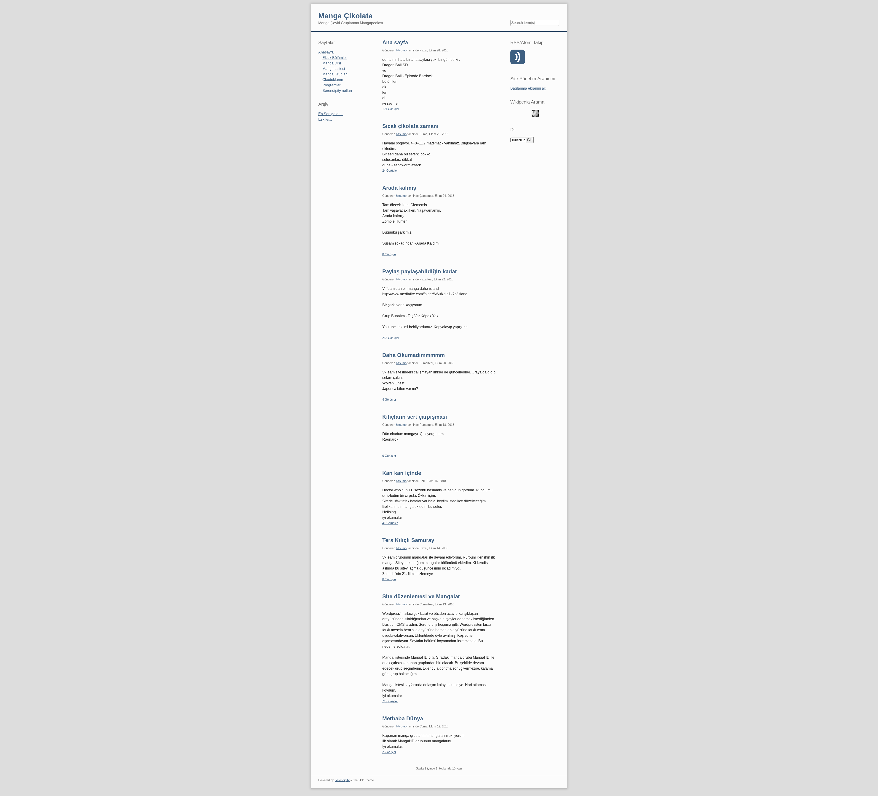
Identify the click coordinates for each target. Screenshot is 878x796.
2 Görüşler (389, 752)
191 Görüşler (390, 109)
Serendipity (342, 780)
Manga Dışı (331, 63)
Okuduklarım (332, 80)
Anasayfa (326, 52)
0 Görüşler (389, 254)
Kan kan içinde (401, 473)
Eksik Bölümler (334, 58)
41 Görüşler (390, 523)
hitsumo (401, 50)
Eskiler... (325, 119)
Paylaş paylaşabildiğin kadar (419, 271)
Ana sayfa (395, 42)
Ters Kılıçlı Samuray (408, 540)
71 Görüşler (390, 701)
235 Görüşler (390, 338)
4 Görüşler (389, 399)
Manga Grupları (335, 74)
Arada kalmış (399, 188)
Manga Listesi (333, 69)
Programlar (331, 85)
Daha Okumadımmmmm (413, 355)
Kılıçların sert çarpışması (414, 417)
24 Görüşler (390, 170)
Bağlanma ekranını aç (528, 88)
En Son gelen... (330, 114)
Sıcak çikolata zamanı (410, 126)
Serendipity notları (337, 91)
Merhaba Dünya (402, 718)
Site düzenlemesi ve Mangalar (421, 596)
